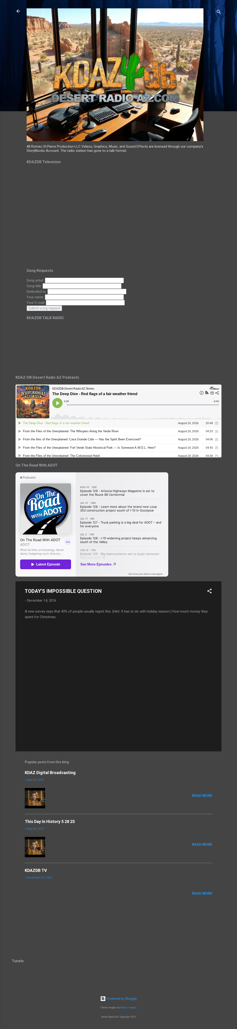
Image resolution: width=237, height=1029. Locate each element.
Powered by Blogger (121, 999)
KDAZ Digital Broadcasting (50, 772)
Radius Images (128, 1007)
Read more (202, 796)
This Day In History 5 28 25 (50, 821)
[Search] (218, 13)
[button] (209, 591)
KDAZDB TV (36, 870)
